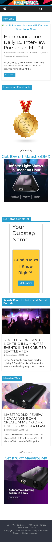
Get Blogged (21, 525)
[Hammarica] (26, 2)
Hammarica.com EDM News (17, 53)
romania (19, 56)
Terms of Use (22, 528)
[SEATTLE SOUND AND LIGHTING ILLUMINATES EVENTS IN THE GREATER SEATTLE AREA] (26, 310)
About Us (11, 525)
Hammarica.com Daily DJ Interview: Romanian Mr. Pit (25, 42)
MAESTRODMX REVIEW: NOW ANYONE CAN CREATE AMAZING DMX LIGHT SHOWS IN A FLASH (25, 420)
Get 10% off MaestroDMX (26, 156)
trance (25, 56)
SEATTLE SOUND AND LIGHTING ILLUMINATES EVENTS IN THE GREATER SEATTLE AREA (25, 345)
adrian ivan (36, 53)
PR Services (33, 525)
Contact (33, 528)
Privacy (43, 525)
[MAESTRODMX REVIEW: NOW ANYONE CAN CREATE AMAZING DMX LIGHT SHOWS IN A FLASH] (26, 385)
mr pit (12, 56)
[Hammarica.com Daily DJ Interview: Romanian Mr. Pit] (26, 25)
